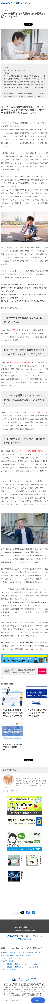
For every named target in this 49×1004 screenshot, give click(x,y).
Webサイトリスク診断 (23, 955)
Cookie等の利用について (24, 927)
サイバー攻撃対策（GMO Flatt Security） (13, 967)
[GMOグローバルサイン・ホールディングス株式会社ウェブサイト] (24, 939)
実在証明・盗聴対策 (7, 961)
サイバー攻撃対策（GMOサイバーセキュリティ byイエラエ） (20, 964)
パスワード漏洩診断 (7, 955)
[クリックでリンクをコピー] (34, 912)
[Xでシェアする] (22, 912)
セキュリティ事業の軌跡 (8, 970)
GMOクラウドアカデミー (15, 3)
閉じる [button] (38, 1000)
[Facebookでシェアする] (28, 912)
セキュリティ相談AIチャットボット (12, 958)
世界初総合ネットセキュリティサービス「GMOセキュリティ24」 (21, 952)
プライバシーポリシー (13, 1000)
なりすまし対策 (33, 967)
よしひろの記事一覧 (10, 791)
